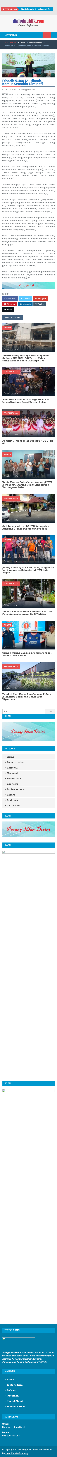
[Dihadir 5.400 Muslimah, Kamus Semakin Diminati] (28, 65)
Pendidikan (14, 778)
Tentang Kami (15, 1385)
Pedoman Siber (16, 1406)
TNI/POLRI (13, 805)
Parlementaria (16, 789)
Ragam (7, 328)
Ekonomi (12, 784)
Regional (12, 768)
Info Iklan (13, 1396)
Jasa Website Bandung (16, 1453)
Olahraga (12, 800)
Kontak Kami (15, 1401)
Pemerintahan (35, 43)
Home (22, 43)
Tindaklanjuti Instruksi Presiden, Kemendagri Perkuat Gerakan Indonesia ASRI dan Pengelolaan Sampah (36, 9)
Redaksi (11, 1390)
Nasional (12, 773)
